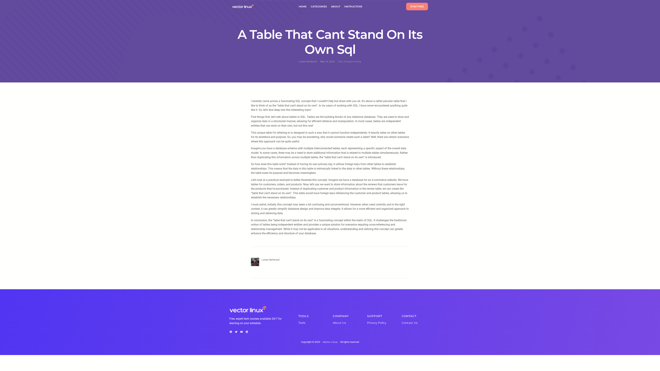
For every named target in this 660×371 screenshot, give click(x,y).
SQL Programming (349, 61)
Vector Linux (330, 342)
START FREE (417, 6)
